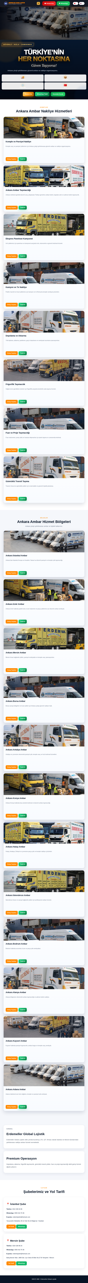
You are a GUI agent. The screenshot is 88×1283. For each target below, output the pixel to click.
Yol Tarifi (11, 1226)
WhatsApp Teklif (42, 94)
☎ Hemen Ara (49, 3)
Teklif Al (22, 159)
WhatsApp (21, 1226)
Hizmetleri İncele (58, 94)
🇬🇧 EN (81, 3)
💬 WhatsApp (63, 3)
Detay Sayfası (11, 159)
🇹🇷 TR (75, 3)
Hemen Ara (28, 94)
